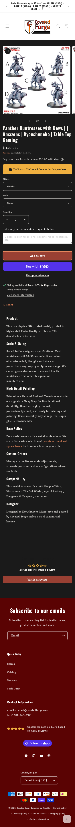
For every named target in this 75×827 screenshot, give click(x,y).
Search (11, 663)
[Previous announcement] (7, 6)
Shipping (7, 153)
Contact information (39, 819)
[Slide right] (46, 121)
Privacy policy (20, 813)
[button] (7, 26)
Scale (5, 195)
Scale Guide (14, 688)
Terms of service (38, 813)
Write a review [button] (37, 579)
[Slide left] (29, 121)
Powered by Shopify (40, 808)
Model (6, 178)
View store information (20, 295)
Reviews (12, 680)
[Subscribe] (63, 635)
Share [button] (9, 304)
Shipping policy (57, 813)
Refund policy (60, 808)
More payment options (37, 275)
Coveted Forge (24, 808)
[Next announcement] (68, 6)
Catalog (11, 672)
